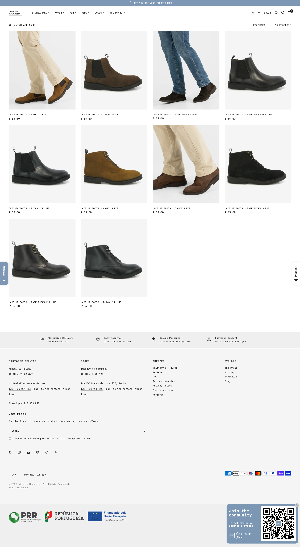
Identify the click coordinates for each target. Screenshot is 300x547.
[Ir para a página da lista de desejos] (276, 13)
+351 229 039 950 (20, 388)
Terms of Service (164, 381)
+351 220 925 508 (92, 388)
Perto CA (22, 487)
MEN (72, 12)
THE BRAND (116, 12)
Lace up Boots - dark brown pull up (32, 302)
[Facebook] (12, 452)
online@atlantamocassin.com (27, 383)
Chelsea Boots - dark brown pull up (248, 114)
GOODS (98, 12)
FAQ (155, 376)
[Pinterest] (40, 452)
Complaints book (163, 390)
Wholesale (231, 376)
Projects (158, 394)
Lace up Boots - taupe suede (171, 208)
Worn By (229, 372)
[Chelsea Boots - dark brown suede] (186, 70)
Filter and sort (24, 24)
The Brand (231, 367)
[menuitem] (39, 12)
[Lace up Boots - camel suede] (114, 164)
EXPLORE (230, 361)
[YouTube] (31, 453)
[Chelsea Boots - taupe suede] (114, 70)
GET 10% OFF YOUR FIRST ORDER (153, 3)
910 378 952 (31, 403)
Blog (227, 381)
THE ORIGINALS (38, 12)
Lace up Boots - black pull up (101, 302)
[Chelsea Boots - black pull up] (42, 164)
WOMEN (58, 12)
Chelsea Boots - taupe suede (100, 114)
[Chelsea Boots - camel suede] (42, 70)
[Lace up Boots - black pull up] (114, 258)
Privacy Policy (162, 385)
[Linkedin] (58, 452)
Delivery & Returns (165, 367)
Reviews (157, 372)
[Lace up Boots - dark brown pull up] (42, 258)
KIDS (84, 12)
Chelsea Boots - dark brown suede (175, 114)
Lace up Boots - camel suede (99, 208)
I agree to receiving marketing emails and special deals (51, 438)
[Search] (283, 13)
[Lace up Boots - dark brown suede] (258, 164)
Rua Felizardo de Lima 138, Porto (103, 383)
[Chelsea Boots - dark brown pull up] (258, 70)
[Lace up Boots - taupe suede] (186, 164)
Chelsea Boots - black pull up (29, 208)
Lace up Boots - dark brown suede (247, 208)
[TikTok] (49, 452)
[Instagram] (22, 452)
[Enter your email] (143, 431)
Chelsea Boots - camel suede (27, 114)
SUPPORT (159, 361)
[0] (288, 13)
